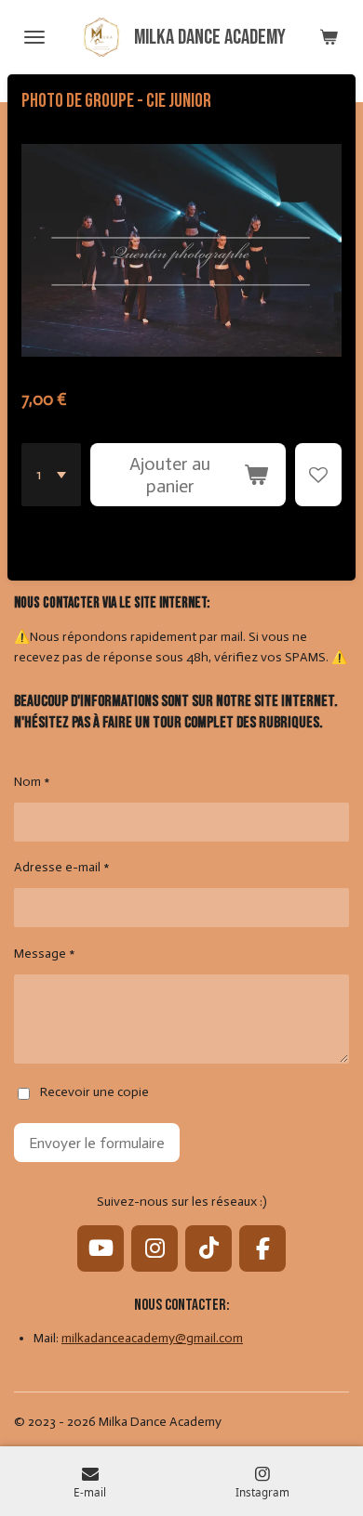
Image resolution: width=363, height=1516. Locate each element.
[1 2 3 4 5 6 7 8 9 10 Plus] (51, 474)
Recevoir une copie (94, 1093)
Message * (44, 953)
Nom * (32, 782)
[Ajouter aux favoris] (318, 474)
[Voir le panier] (328, 37)
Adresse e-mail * (62, 867)
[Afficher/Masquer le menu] (34, 37)
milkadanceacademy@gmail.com (152, 1338)
